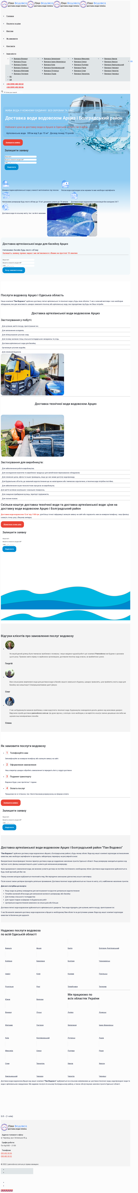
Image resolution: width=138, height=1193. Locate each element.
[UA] (67, 61)
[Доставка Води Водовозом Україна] (53, 7)
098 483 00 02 (6, 1156)
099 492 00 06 (6, 1153)
